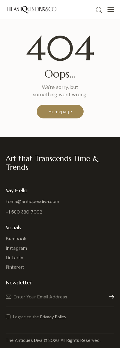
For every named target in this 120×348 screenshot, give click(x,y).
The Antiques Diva (24, 340)
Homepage (60, 111)
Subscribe (109, 296)
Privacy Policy (53, 317)
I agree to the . (40, 316)
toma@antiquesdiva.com (32, 201)
